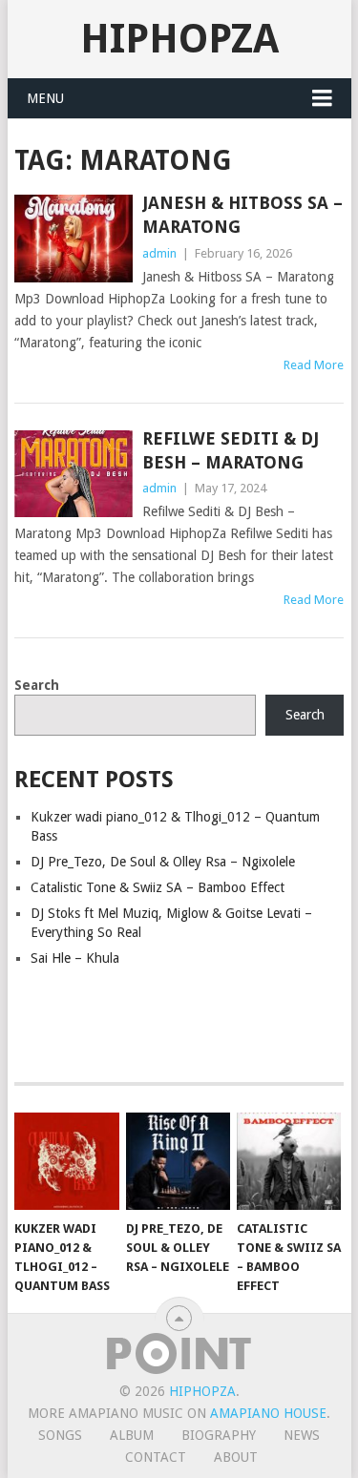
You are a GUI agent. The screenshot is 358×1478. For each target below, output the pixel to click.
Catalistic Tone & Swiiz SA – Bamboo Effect (157, 887)
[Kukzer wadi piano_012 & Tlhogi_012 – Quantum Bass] (66, 1161)
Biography (218, 1435)
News (302, 1435)
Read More (314, 365)
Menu (45, 98)
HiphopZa (179, 38)
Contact (155, 1457)
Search (36, 685)
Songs (60, 1435)
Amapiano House (268, 1413)
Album (132, 1435)
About (236, 1457)
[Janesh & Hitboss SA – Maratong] (73, 238)
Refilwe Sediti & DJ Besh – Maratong (230, 450)
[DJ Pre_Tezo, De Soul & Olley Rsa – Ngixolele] (178, 1161)
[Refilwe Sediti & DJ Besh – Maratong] (73, 474)
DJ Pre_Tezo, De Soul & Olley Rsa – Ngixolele (163, 861)
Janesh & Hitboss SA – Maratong (242, 215)
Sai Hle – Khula (75, 958)
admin (159, 253)
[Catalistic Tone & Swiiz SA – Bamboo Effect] (289, 1161)
